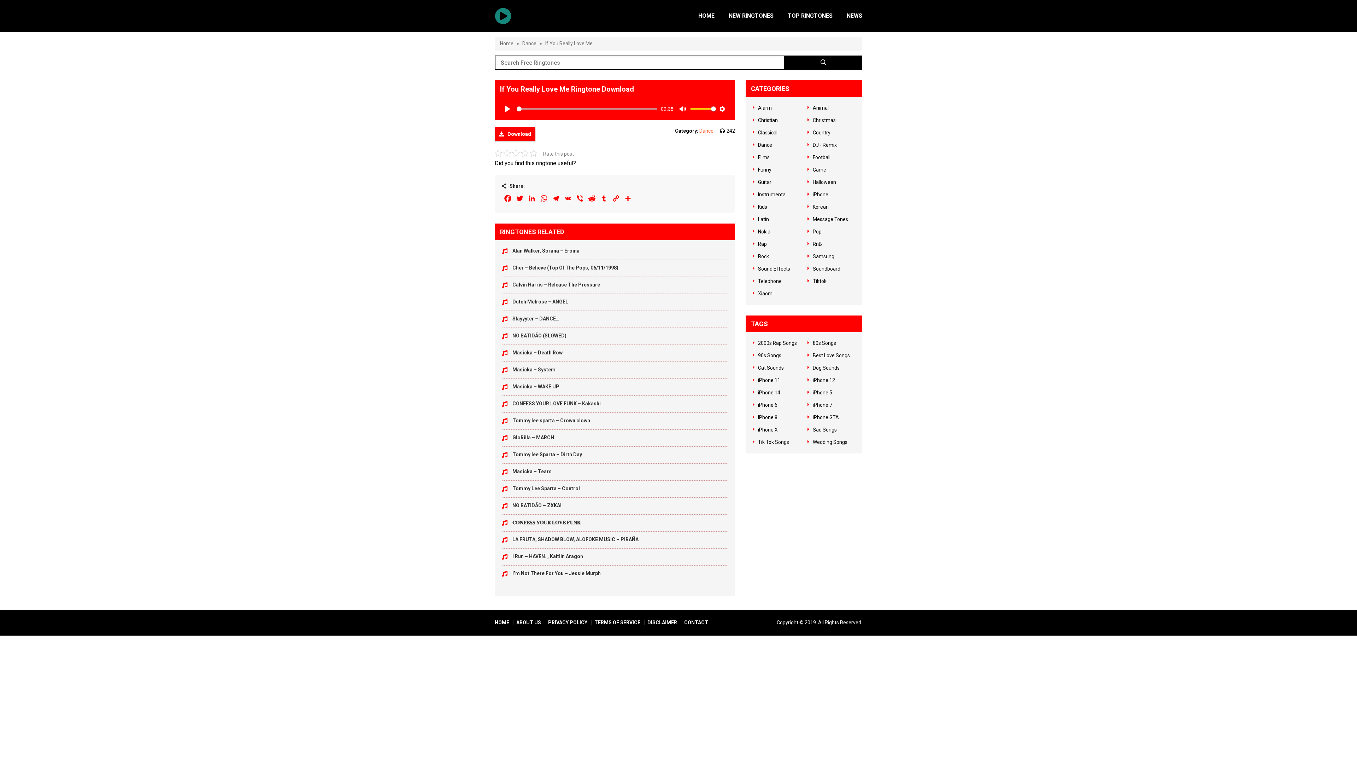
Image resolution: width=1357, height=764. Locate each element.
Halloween (824, 182)
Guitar (764, 182)
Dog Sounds (826, 368)
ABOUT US (528, 622)
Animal (821, 108)
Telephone (770, 281)
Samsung (823, 256)
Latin (763, 219)
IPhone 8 (767, 417)
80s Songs (824, 343)
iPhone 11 (769, 380)
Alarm (765, 108)
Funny (764, 170)
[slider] (587, 108)
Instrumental (772, 194)
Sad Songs (825, 430)
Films (764, 157)
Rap (762, 244)
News (854, 15)
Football (821, 157)
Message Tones (830, 219)
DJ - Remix (825, 145)
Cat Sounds (771, 368)
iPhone (820, 194)
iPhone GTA (826, 417)
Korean (821, 207)
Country (821, 132)
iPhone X (768, 430)
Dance (529, 43)
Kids (762, 207)
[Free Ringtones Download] (503, 16)
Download (519, 134)
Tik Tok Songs (773, 442)
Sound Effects (774, 269)
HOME (502, 622)
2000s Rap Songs (777, 343)
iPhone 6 (767, 405)
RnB (817, 244)
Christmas (824, 120)
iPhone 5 (822, 392)
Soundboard (826, 269)
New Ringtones (751, 15)
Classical (767, 132)
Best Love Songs (831, 355)
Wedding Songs (830, 442)
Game (819, 170)
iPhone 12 (824, 380)
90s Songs (769, 355)
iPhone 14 (769, 392)
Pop (817, 232)
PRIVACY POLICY (567, 622)
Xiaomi (766, 293)
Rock (763, 256)
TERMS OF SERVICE (617, 622)
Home (706, 15)
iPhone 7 (822, 405)
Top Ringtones (810, 15)
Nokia (764, 232)
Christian (768, 120)
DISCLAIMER (662, 622)
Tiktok (820, 281)
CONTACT (696, 622)
